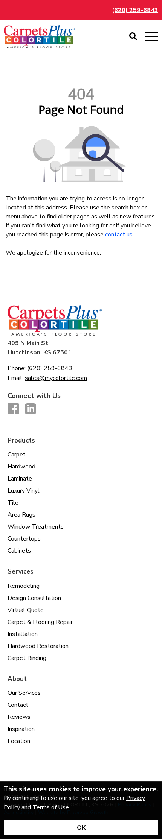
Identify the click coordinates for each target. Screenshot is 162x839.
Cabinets (19, 551)
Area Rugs (21, 515)
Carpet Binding (27, 658)
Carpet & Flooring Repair (40, 622)
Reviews (19, 717)
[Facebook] (13, 409)
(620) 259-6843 (135, 10)
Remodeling (24, 586)
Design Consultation (34, 598)
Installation (23, 634)
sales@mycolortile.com (56, 378)
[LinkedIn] (30, 409)
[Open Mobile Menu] (151, 37)
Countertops (24, 539)
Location (19, 741)
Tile (13, 503)
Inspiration (21, 729)
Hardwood (21, 467)
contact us (119, 234)
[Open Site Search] (133, 36)
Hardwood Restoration (38, 646)
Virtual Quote (26, 610)
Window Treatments (36, 527)
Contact (18, 705)
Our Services (24, 693)
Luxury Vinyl (24, 491)
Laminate (20, 479)
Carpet (17, 455)
